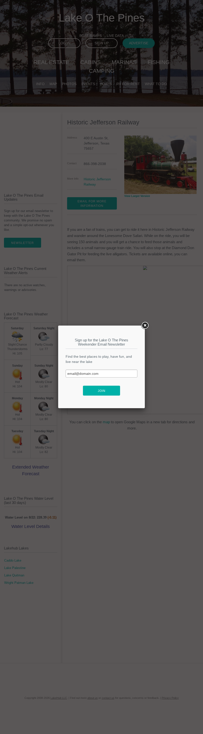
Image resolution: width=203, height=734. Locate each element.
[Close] (144, 325)
